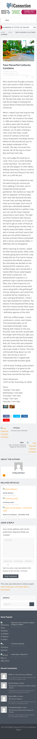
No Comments (25, 75)
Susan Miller (12, 696)
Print (26, 77)
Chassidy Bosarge (14, 707)
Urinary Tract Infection (19, 430)
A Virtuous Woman (17, 644)
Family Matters (8, 493)
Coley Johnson (13, 71)
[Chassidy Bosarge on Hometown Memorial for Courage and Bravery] (4, 709)
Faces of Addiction (27, 674)
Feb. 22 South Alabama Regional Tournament (17, 446)
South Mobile (11, 75)
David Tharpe (13, 683)
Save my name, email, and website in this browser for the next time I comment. (17, 569)
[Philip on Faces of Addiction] (4, 676)
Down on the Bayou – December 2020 (16, 515)
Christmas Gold (8, 502)
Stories (18, 75)
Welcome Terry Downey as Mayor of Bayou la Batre (23, 623)
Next (22, 442)
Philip (10, 674)
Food (6, 75)
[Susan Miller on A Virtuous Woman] (4, 698)
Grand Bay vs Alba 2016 (19, 654)
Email (32, 77)
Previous (16, 428)
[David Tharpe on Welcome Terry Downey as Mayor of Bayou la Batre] (4, 685)
